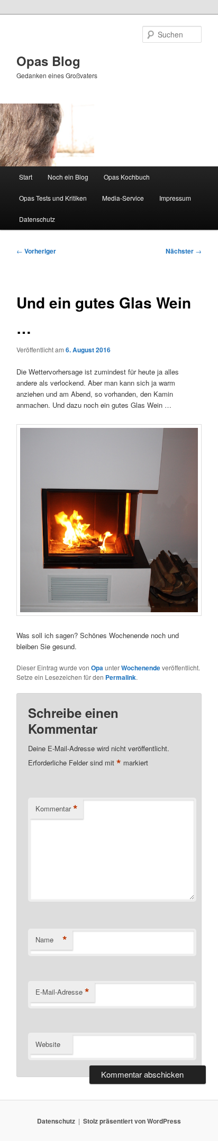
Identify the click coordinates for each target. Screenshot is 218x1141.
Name (51, 939)
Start (25, 176)
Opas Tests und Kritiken (53, 197)
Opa (97, 667)
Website (47, 1044)
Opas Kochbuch (127, 176)
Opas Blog (48, 61)
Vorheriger (36, 251)
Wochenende (140, 667)
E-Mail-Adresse (62, 992)
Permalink (120, 677)
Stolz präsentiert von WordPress (132, 1121)
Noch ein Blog (68, 176)
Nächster (184, 251)
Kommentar (56, 808)
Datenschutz (37, 218)
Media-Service (123, 197)
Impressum (175, 197)
